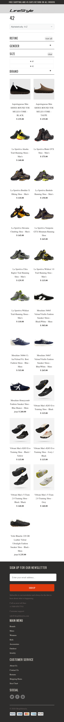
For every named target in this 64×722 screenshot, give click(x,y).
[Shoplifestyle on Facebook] (17, 697)
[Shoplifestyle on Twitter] (12, 697)
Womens (13, 635)
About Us (13, 665)
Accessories (14, 644)
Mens (12, 630)
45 (32, 61)
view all (48, 38)
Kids (11, 639)
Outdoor (13, 648)
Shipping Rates (16, 679)
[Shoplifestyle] (21, 9)
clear (50, 54)
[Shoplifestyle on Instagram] (23, 697)
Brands (12, 626)
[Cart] (51, 9)
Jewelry (13, 653)
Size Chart (14, 683)
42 (12, 17)
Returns (13, 674)
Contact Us (14, 670)
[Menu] (45, 9)
